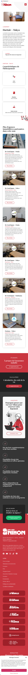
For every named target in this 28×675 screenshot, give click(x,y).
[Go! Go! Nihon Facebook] (3, 553)
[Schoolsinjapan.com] (14, 628)
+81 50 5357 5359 (12, 540)
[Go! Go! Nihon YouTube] (7, 553)
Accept (14, 670)
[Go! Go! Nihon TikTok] (13, 553)
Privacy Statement (14, 673)
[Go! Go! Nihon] (14, 531)
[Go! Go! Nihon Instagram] (10, 553)
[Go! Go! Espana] (14, 607)
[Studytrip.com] (14, 621)
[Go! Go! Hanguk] (14, 600)
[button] (26, 657)
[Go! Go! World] (14, 593)
